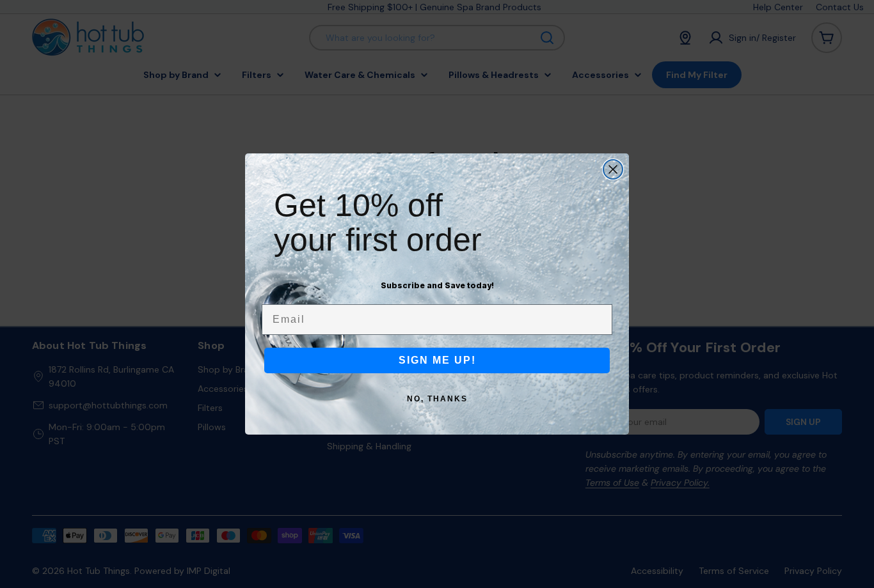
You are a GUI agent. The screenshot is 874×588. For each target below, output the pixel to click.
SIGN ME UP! (437, 360)
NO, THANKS (437, 398)
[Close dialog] (613, 169)
